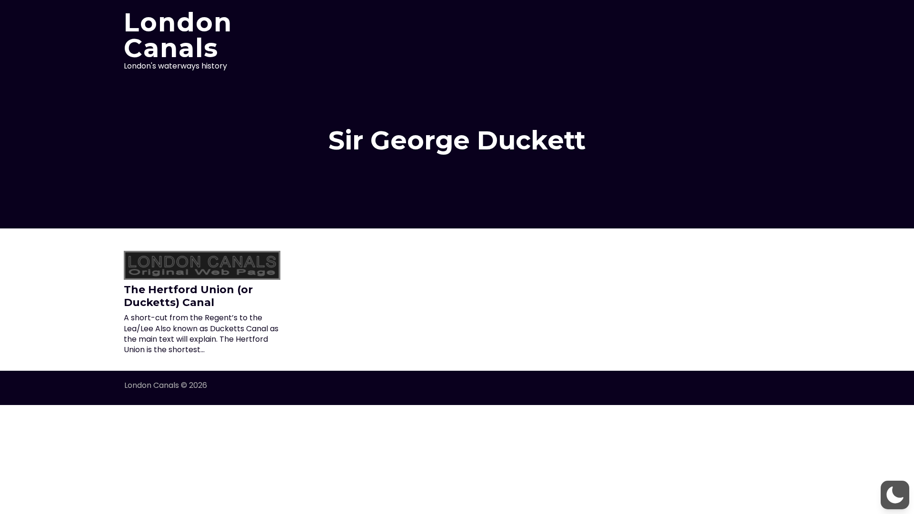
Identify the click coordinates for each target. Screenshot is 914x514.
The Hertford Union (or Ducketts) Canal (188, 295)
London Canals (178, 35)
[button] (895, 495)
